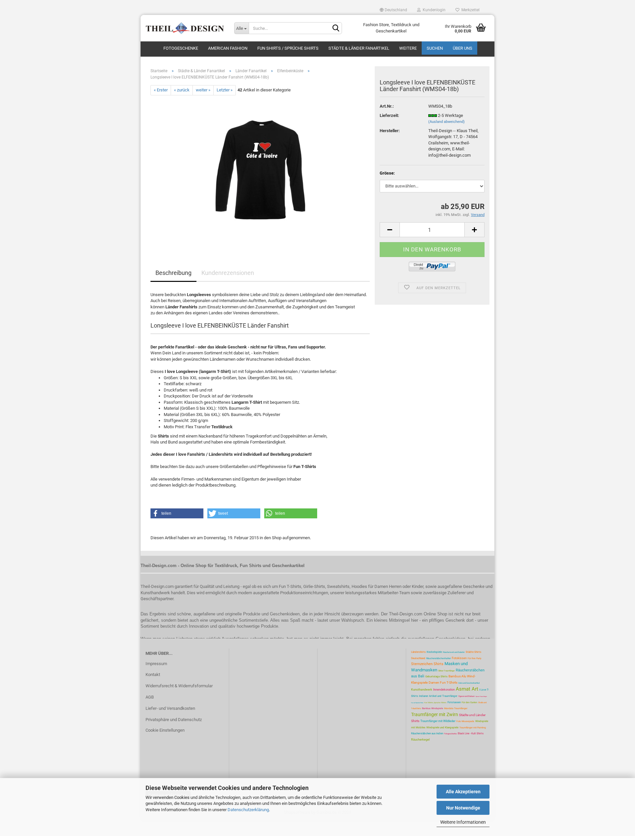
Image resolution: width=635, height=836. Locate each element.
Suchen (435, 48)
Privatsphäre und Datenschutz (174, 719)
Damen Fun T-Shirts (443, 682)
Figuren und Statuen (466, 696)
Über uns (462, 48)
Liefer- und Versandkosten (170, 708)
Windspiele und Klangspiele (442, 727)
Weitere (408, 48)
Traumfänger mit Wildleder (437, 721)
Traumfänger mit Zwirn (434, 714)
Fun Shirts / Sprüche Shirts (287, 48)
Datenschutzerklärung (248, 809)
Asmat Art (467, 689)
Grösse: (387, 173)
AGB (150, 697)
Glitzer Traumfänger (446, 670)
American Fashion (227, 48)
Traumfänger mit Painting (472, 727)
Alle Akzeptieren (463, 791)
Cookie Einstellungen (165, 730)
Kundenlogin (433, 10)
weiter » (203, 89)
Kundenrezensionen (227, 272)
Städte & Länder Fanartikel (358, 48)
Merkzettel (469, 10)
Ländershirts (418, 652)
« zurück (182, 89)
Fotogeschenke (180, 48)
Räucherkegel (420, 739)
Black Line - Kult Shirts (471, 733)
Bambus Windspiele (432, 708)
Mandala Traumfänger (455, 708)
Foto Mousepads (465, 721)
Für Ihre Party (474, 658)
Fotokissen (459, 658)
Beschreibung (173, 272)
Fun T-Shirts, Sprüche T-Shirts (435, 703)
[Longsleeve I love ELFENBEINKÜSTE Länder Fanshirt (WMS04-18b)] (260, 169)
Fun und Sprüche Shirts (417, 703)
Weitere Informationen (463, 822)
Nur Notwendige (463, 807)
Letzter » (225, 89)
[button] (176, 513)
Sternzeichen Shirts (427, 664)
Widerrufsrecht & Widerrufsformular (179, 685)
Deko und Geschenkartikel (469, 683)
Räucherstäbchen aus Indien (427, 733)
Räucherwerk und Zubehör (454, 652)
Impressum (156, 663)
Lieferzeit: (389, 115)
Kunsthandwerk (421, 689)
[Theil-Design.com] (185, 28)
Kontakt (153, 674)
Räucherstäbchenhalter (438, 658)
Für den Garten (469, 702)
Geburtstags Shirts (436, 676)
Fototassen (454, 702)
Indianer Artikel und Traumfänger (438, 696)
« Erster (161, 89)
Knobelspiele (434, 652)
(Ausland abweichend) (446, 122)
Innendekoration (444, 689)
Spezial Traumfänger (481, 696)
